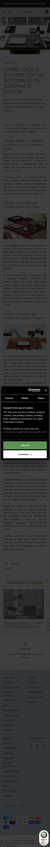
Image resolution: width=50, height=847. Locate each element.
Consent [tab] (9, 398)
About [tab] (41, 398)
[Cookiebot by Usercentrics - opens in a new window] (29, 390)
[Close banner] (46, 390)
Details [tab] (25, 398)
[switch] (43, 843)
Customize (23, 454)
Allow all (25, 445)
